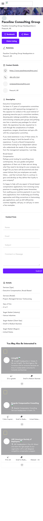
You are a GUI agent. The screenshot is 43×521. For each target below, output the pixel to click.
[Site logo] (19, 3)
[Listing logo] (4, 18)
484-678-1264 (14, 77)
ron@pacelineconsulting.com (20, 84)
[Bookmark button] (22, 384)
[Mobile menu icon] (3, 3)
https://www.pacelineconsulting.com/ (24, 71)
